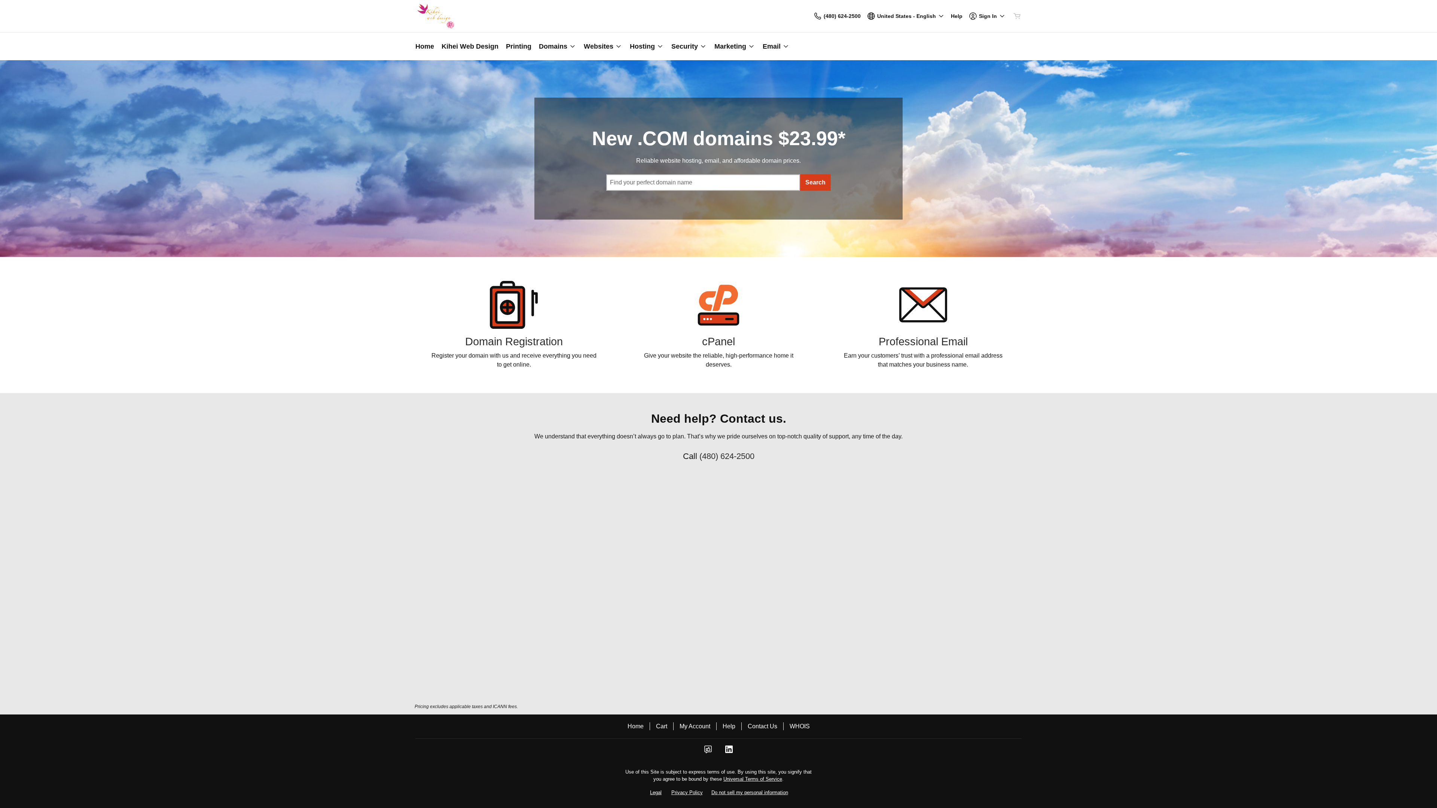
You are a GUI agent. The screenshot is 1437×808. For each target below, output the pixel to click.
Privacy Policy (687, 792)
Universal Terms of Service (752, 779)
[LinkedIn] (728, 752)
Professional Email (923, 342)
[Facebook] (708, 752)
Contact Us (762, 726)
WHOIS (800, 726)
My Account (695, 726)
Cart (661, 726)
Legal (656, 792)
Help (729, 726)
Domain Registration (514, 342)
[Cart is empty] (1017, 16)
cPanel (718, 342)
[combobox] (703, 182)
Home (636, 726)
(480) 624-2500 (726, 456)
